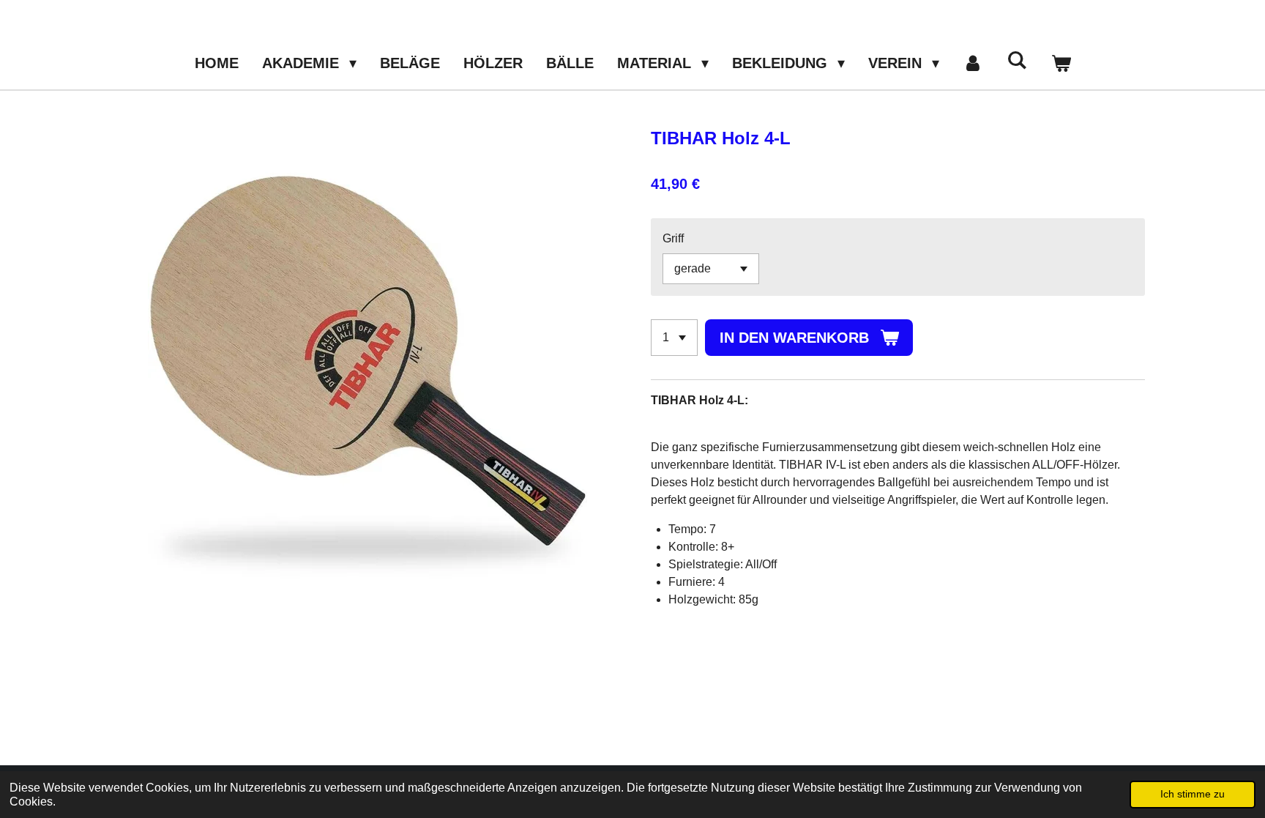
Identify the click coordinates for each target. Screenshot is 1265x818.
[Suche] (1017, 60)
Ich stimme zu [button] (1192, 794)
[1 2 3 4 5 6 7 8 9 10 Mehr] (674, 337)
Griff (673, 238)
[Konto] (973, 63)
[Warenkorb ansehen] (1061, 63)
